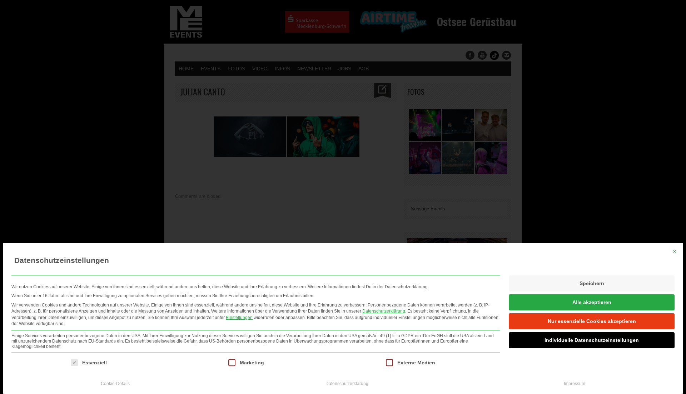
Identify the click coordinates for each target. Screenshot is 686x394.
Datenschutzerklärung (383, 311)
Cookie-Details (115, 383)
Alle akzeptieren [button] (591, 302)
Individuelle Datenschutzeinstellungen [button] (592, 340)
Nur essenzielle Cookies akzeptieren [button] (592, 321)
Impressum (574, 383)
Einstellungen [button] (239, 317)
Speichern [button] (592, 283)
